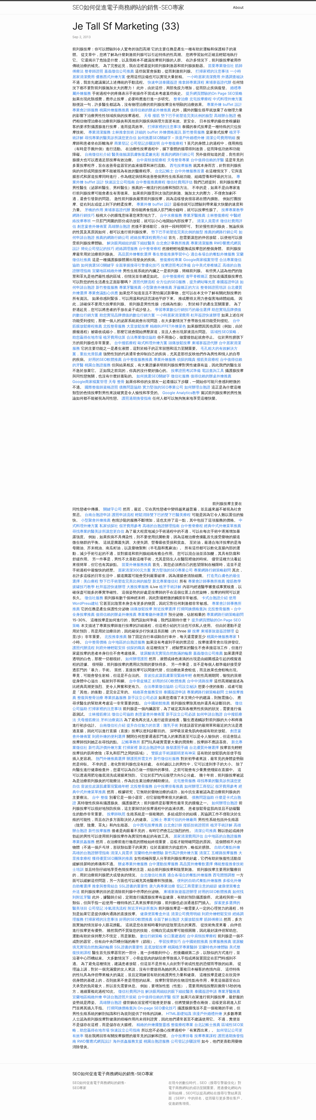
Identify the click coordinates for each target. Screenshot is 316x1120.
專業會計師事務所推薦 (206, 581)
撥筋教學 (233, 581)
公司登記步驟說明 (145, 143)
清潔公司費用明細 (220, 137)
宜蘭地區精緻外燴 (107, 270)
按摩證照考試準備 (176, 265)
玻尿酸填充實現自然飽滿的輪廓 (166, 653)
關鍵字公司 (112, 509)
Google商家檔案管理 (200, 259)
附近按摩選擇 (165, 609)
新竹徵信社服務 (167, 758)
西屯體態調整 (224, 875)
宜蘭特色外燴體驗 (149, 852)
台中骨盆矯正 (140, 681)
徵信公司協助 (123, 714)
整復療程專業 (171, 259)
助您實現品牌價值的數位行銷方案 (127, 315)
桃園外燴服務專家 (221, 636)
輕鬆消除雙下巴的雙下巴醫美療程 (163, 514)
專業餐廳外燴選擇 (153, 614)
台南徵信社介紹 (98, 154)
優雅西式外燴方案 (110, 76)
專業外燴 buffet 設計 (224, 104)
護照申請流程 (123, 514)
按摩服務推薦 (220, 941)
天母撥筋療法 (88, 719)
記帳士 (156, 819)
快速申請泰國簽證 (162, 82)
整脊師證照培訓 (213, 287)
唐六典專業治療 (162, 886)
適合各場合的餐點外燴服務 (213, 254)
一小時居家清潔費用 (203, 76)
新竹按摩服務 (100, 830)
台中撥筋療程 (126, 342)
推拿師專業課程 (191, 82)
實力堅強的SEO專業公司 (163, 387)
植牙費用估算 (114, 337)
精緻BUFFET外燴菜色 (168, 326)
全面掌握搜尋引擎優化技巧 (137, 265)
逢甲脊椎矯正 (197, 276)
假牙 (176, 997)
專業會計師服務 (85, 110)
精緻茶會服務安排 (147, 692)
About (238, 7)
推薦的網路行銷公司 (177, 154)
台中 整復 (100, 797)
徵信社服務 (180, 376)
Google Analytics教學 (181, 392)
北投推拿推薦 (116, 636)
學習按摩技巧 (170, 941)
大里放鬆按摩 (138, 326)
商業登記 (121, 143)
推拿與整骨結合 (105, 886)
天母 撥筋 (152, 115)
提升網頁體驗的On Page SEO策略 (214, 93)
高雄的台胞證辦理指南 (161, 525)
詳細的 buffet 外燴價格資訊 (158, 132)
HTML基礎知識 (178, 1013)
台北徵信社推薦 (153, 875)
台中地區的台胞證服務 (126, 642)
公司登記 (95, 908)
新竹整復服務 (107, 287)
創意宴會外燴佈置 (92, 226)
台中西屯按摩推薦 (148, 825)
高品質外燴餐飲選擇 (135, 254)
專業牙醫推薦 (194, 215)
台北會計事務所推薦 (172, 243)
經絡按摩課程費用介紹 (149, 237)
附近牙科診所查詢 (142, 908)
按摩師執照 (116, 814)
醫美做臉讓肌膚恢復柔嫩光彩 (136, 154)
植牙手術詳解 (170, 586)
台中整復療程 (172, 143)
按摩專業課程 (206, 1035)
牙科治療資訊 (112, 719)
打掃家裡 (130, 747)
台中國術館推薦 (157, 703)
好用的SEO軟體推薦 (105, 359)
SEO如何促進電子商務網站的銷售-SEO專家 (128, 7)
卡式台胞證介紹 (215, 597)
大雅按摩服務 (138, 586)
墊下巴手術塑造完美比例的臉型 (187, 115)
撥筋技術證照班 (196, 825)
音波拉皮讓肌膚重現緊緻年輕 (168, 675)
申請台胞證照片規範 (119, 997)
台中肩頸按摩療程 (202, 936)
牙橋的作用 (94, 209)
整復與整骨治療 (90, 697)
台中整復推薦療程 (150, 182)
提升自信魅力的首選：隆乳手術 (152, 725)
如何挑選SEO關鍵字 (154, 137)
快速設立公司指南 (120, 182)
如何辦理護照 (136, 658)
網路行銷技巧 (83, 215)
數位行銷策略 (151, 936)
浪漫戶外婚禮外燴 (189, 137)
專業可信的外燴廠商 (180, 819)
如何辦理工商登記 (199, 786)
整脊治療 (180, 99)
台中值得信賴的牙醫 (207, 160)
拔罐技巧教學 (84, 586)
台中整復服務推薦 (138, 359)
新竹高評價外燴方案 (105, 747)
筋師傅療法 (213, 919)
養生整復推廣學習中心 (170, 254)
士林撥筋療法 (99, 714)
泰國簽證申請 (228, 281)
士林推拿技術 (123, 132)
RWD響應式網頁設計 (94, 1041)
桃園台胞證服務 (98, 365)
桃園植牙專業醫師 (182, 947)
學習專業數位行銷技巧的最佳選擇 (183, 309)
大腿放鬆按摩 (192, 919)
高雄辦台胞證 (225, 115)
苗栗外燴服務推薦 (136, 564)
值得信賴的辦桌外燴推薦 (150, 110)
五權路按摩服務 (225, 852)
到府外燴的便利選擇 (109, 736)
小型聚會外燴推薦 (157, 287)
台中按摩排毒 (182, 1035)
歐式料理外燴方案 (153, 342)
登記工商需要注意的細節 (196, 886)
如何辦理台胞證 (197, 387)
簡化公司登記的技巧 (97, 248)
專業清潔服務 (99, 132)
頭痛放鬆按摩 (180, 342)
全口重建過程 (175, 936)
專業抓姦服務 (115, 697)
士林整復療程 (218, 215)
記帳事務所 (131, 742)
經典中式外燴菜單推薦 (222, 525)
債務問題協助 (130, 387)
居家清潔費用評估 (188, 836)
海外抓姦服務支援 (128, 1041)
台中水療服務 (171, 215)
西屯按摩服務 (181, 165)
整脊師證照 (94, 71)
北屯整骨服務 (185, 780)
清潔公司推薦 (205, 830)
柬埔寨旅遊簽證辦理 (217, 631)
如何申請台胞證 (210, 714)
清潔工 (204, 852)
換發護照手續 (177, 747)
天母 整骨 (116, 381)
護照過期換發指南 (136, 398)
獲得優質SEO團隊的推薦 (112, 858)
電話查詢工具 (213, 370)
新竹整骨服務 (194, 132)
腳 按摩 (193, 631)
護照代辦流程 (144, 281)
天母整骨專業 (178, 160)
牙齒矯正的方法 (186, 287)
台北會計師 (173, 825)
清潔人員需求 (208, 221)
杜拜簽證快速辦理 (205, 315)
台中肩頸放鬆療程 (151, 160)
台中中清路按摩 (200, 681)
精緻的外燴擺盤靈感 (153, 1024)
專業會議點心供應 (103, 293)
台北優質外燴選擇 (204, 747)
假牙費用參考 (130, 525)
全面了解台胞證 (167, 919)
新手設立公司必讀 (142, 697)
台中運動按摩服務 (164, 864)
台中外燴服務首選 (189, 171)
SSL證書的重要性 (133, 886)
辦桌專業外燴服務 (133, 864)
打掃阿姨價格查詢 (192, 609)
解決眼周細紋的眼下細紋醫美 (131, 243)
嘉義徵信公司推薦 (119, 71)
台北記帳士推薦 (207, 1024)
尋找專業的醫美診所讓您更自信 (110, 137)
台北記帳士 (164, 171)
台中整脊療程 (150, 248)
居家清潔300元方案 (134, 570)
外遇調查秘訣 (232, 76)
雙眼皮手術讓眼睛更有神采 (173, 753)
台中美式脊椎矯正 (207, 265)
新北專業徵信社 (165, 581)
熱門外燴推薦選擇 (111, 758)
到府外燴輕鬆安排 (110, 647)
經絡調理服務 (126, 248)
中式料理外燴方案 (227, 99)
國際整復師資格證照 (102, 387)
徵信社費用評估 (179, 182)
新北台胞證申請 (152, 747)
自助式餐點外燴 (227, 847)
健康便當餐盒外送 (155, 913)
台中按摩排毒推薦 (168, 786)
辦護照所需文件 (139, 758)
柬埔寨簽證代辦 (218, 82)
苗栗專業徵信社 (221, 65)
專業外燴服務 (165, 359)
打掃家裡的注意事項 (212, 71)
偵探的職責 (186, 359)
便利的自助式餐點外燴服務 (199, 880)
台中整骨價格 (96, 642)
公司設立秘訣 (186, 686)
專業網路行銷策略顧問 (212, 570)
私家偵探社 (108, 525)
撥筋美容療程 (208, 359)
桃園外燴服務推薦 (114, 110)
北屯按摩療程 (201, 99)
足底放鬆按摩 (156, 947)
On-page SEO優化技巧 (157, 1008)
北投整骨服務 (114, 326)
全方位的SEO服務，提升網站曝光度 (185, 281)
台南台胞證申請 (98, 514)
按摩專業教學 (232, 209)
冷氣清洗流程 (115, 908)
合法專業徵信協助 (141, 337)
